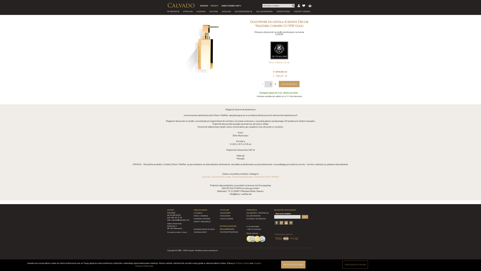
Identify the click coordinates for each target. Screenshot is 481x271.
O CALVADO (198, 213)
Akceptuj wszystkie (293, 264)
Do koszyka (289, 84)
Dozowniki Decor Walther (266, 176)
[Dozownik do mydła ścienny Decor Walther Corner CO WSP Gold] (206, 20)
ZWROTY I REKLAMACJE (202, 222)
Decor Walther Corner (279, 62)
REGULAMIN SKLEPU (227, 229)
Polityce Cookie (242, 263)
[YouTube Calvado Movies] (286, 223)
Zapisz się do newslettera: (283, 214)
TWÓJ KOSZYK (225, 216)
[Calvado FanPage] (276, 223)
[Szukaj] (293, 5)
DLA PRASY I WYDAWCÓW (256, 219)
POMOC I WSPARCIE (201, 216)
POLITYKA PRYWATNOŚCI (229, 232)
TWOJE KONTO (225, 213)
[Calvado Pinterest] (290, 223)
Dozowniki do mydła (221, 176)
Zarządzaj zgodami (355, 264)
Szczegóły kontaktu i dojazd (177, 232)
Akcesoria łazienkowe (242, 176)
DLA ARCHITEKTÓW (253, 216)
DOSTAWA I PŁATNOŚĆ (202, 219)
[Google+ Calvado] (281, 223)
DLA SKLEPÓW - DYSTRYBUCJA (257, 213)
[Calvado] (181, 5)
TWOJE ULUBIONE (226, 219)
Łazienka (206, 176)
